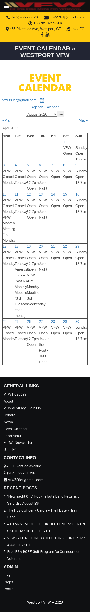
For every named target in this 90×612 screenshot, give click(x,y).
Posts (8, 588)
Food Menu (12, 435)
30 (77, 321)
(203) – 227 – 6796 (21, 473)
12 (29, 194)
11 (16, 194)
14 (53, 194)
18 (16, 246)
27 (41, 321)
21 (53, 246)
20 (41, 246)
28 (53, 321)
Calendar (51, 107)
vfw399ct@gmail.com (66, 17)
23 (77, 246)
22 (65, 246)
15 (65, 194)
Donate (9, 414)
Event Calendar (16, 428)
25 (16, 321)
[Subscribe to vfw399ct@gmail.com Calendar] (42, 100)
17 (4, 246)
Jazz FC (77, 29)
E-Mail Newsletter (18, 442)
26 (29, 321)
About (8, 401)
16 (77, 194)
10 (4, 194)
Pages (9, 582)
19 (29, 246)
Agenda (37, 107)
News (8, 421)
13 (41, 194)
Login (8, 575)
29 (65, 321)
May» (83, 120)
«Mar (6, 120)
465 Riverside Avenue (23, 466)
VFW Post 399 (15, 394)
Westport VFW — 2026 (45, 602)
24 (4, 321)
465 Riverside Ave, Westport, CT (35, 29)
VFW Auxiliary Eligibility (22, 407)
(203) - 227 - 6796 (24, 17)
